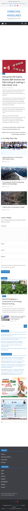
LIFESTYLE (3, 476)
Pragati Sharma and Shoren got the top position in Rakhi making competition (13, 133)
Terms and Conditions (6, 457)
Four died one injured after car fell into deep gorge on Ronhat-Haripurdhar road (13, 128)
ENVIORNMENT (4, 481)
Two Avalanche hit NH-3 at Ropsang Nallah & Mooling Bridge (13, 183)
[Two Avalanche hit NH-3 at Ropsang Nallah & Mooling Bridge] (14, 167)
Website (3, 256)
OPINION (4, 296)
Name (3, 244)
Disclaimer (3, 462)
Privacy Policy (4, 459)
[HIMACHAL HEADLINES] (2, 23)
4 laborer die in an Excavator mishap (13, 207)
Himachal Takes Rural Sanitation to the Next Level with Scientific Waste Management (18, 318)
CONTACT (3, 487)
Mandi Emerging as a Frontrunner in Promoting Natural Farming (11, 301)
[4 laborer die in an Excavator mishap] (14, 192)
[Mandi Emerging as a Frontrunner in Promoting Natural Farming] (14, 287)
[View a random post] (25, 23)
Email (3, 250)
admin (12, 87)
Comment (4, 226)
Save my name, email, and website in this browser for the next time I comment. (13, 266)
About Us (3, 454)
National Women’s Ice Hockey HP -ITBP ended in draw (12, 158)
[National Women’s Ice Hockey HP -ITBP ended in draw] (14, 142)
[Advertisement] (14, 40)
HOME (2, 470)
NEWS (4, 73)
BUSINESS (3, 479)
